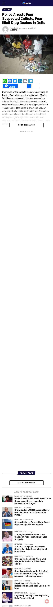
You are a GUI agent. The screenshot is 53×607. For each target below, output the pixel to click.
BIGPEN (15, 30)
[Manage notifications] (47, 601)
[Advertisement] (26, 418)
